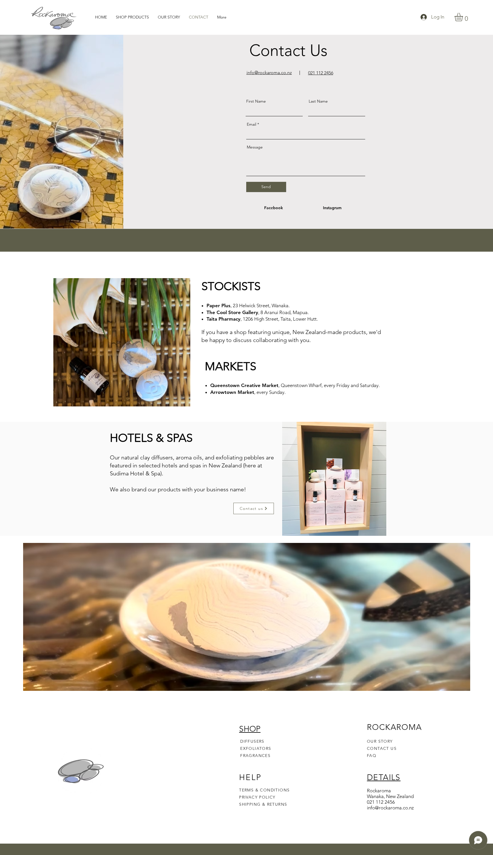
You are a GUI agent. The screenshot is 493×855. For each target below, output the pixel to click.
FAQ (371, 755)
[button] (463, 17)
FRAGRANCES (255, 755)
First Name (256, 101)
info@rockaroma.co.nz (390, 808)
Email (251, 124)
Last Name (318, 101)
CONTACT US (382, 748)
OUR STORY (380, 741)
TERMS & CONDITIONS (264, 790)
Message (255, 147)
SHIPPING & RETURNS (263, 804)
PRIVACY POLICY (258, 797)
